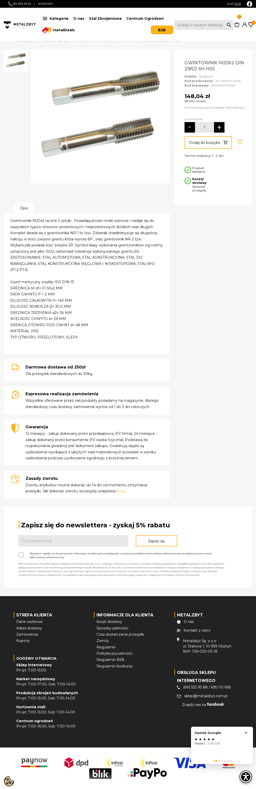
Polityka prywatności (114, 653)
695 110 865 (221, 687)
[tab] (213, 761)
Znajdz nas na (194, 704)
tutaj (121, 491)
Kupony (23, 640)
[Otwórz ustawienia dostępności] (246, 776)
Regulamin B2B (110, 659)
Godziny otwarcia (36, 658)
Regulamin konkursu (114, 666)
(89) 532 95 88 (195, 687)
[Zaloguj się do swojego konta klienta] (243, 26)
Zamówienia (27, 634)
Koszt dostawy (109, 621)
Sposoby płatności (112, 628)
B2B (162, 30)
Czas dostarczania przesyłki (120, 634)
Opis (24, 208)
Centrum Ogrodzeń (145, 18)
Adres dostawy (29, 628)
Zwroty (102, 640)
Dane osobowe (29, 621)
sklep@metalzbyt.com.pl (206, 696)
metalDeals (63, 30)
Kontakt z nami (197, 630)
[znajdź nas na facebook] (249, 4)
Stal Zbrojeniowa (105, 18)
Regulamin (106, 647)
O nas (78, 18)
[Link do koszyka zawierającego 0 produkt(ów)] (236, 26)
